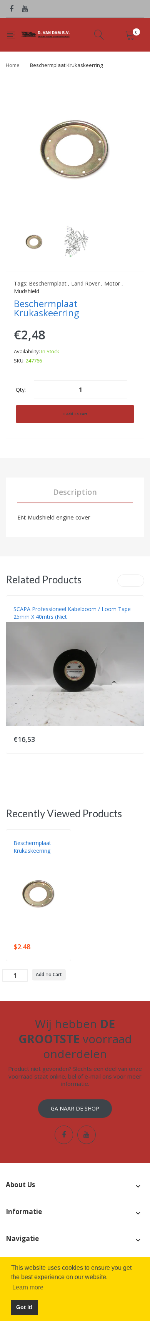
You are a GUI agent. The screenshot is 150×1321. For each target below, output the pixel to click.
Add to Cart (76, 413)
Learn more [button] (27, 1287)
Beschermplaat (48, 283)
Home (13, 65)
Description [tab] (75, 492)
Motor (112, 283)
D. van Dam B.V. (31, 858)
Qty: (21, 389)
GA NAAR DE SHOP (75, 1108)
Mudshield (26, 291)
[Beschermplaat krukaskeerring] (34, 240)
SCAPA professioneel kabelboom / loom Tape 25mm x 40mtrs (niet (72, 612)
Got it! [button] (24, 1307)
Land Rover (85, 283)
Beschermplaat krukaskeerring (32, 846)
